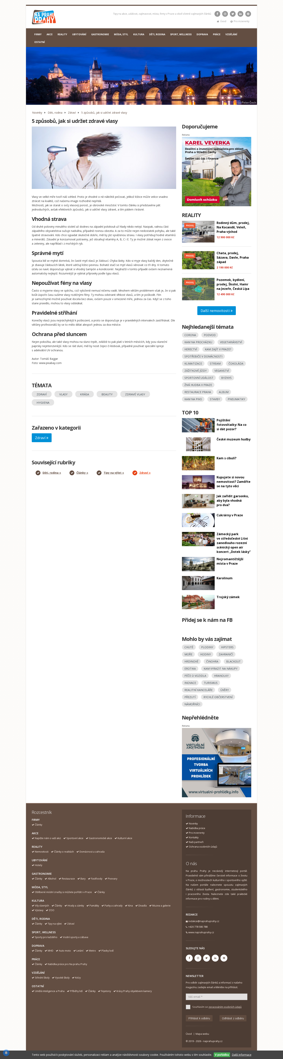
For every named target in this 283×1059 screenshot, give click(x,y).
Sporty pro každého (46, 937)
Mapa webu (202, 1034)
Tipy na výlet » (114, 473)
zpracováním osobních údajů (225, 1007)
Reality (37, 847)
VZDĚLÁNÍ (231, 34)
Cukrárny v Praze (230, 515)
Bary (82, 878)
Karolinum (225, 578)
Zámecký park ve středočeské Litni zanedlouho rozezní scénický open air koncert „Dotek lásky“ (234, 543)
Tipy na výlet (55, 923)
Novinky (37, 112)
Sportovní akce (74, 838)
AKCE (50, 34)
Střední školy (42, 977)
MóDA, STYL (121, 34)
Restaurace (68, 878)
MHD (50, 950)
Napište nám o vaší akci (48, 838)
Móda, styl (40, 887)
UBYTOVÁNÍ (79, 34)
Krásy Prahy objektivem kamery (134, 991)
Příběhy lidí (76, 991)
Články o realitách (64, 851)
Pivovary (112, 878)
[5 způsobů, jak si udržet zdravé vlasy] (104, 158)
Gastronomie (42, 873)
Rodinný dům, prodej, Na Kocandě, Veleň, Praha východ (233, 227)
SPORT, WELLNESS (181, 34)
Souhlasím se (217, 1007)
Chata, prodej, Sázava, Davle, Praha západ (233, 257)
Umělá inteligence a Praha (49, 991)
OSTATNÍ (39, 42)
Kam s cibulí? (226, 458)
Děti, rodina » (52, 473)
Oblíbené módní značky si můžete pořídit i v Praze (63, 892)
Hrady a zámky (76, 905)
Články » (82, 473)
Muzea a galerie (161, 905)
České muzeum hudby (233, 439)
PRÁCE (216, 34)
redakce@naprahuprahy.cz (203, 921)
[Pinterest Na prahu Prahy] (248, 14)
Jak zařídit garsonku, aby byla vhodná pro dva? (233, 500)
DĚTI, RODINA (157, 34)
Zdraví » (145, 473)
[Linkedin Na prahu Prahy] (240, 14)
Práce (36, 959)
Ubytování (39, 860)
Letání (79, 950)
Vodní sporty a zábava (75, 937)
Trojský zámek (228, 597)
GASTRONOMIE (100, 34)
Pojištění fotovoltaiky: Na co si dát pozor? (231, 424)
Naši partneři (196, 842)
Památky (94, 905)
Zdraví (72, 112)
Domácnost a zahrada (92, 851)
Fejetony (106, 991)
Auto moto (65, 950)
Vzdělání (38, 972)
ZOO (51, 910)
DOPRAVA (202, 34)
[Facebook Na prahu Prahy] (217, 14)
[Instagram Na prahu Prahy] (225, 14)
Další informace (241, 1054)
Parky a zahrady (113, 905)
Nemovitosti (42, 851)
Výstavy (39, 910)
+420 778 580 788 (198, 926)
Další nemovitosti (216, 310)
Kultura (38, 900)
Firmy (36, 820)
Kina (130, 905)
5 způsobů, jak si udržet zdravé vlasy (104, 112)
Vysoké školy (62, 977)
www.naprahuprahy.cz (201, 932)
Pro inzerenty (241, 21)
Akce (35, 833)
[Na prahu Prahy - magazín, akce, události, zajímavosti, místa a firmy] (44, 18)
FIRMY (38, 34)
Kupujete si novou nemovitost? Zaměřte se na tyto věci (233, 481)
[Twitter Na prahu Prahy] (233, 14)
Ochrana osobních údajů (203, 846)
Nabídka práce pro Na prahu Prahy (67, 964)
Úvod (223, 21)
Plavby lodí (107, 950)
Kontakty (193, 837)
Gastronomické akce (100, 838)
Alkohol (52, 878)
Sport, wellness (44, 932)
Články (38, 824)
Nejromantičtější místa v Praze (230, 561)
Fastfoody (96, 878)
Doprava (38, 945)
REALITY (62, 34)
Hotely (38, 865)
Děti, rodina (55, 112)
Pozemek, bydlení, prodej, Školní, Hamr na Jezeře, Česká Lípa (233, 284)
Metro (92, 950)
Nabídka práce (197, 828)
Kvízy (78, 977)
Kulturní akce (125, 838)
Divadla (142, 905)
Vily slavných (42, 905)
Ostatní (38, 986)
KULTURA (138, 34)
